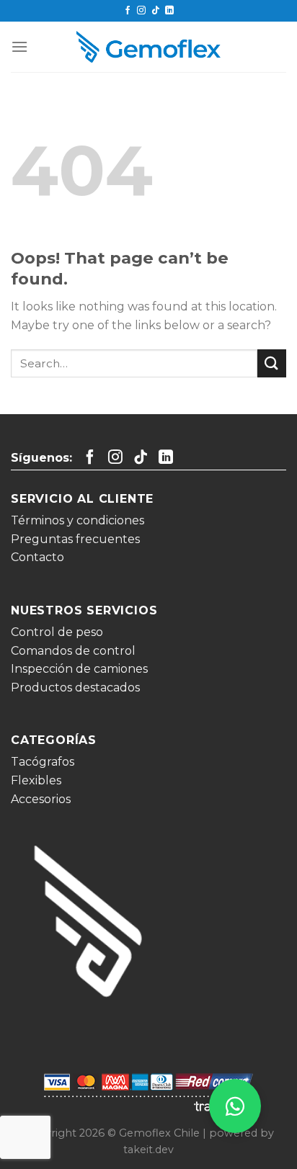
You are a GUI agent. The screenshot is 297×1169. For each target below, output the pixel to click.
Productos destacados (75, 687)
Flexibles (36, 780)
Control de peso (57, 632)
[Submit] (271, 363)
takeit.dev (148, 1149)
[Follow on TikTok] (155, 11)
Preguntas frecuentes (75, 539)
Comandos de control (73, 651)
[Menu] (19, 46)
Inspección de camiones (79, 669)
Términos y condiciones (77, 520)
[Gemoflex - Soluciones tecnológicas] (148, 47)
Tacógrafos (42, 762)
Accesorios (41, 799)
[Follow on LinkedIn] (169, 11)
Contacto (37, 557)
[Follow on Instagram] (141, 11)
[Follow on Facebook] (127, 11)
